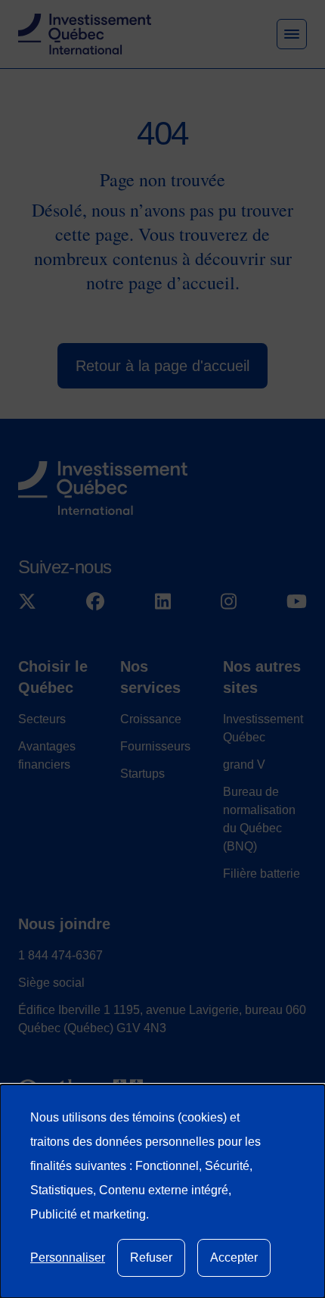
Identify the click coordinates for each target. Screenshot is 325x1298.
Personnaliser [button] (67, 1257)
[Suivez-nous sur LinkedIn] (163, 601)
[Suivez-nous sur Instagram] (229, 601)
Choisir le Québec (53, 677)
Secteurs (42, 719)
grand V (244, 764)
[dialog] (162, 1191)
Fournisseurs (155, 746)
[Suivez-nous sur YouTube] (296, 601)
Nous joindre (64, 924)
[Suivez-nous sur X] (27, 601)
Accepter (234, 1257)
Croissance (150, 719)
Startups (142, 773)
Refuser (151, 1257)
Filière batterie (261, 873)
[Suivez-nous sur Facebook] (95, 601)
